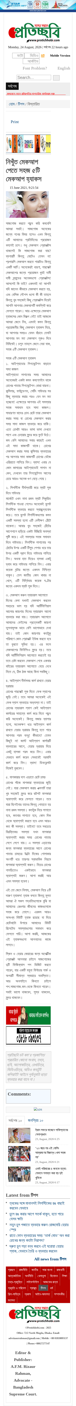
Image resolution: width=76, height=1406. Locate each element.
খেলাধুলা (41, 1276)
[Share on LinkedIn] (30, 115)
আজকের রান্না (50, 1282)
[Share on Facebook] (9, 115)
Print (14, 121)
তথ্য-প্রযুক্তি (15, 1282)
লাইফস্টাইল (33, 1282)
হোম (12, 104)
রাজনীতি (23, 1270)
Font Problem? (35, 68)
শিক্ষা (64, 1276)
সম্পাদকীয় (59, 1294)
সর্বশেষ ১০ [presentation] (15, 1120)
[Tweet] (16, 115)
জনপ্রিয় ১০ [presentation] (35, 1120)
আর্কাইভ (33, 61)
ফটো (20, 55)
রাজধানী (60, 1270)
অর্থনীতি (29, 1276)
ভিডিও (34, 55)
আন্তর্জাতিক (14, 1276)
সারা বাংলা (47, 1270)
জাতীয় (35, 1270)
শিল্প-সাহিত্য (14, 1294)
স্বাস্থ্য (33, 1288)
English (64, 68)
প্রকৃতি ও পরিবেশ (17, 1288)
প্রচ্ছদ (11, 1270)
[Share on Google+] (23, 115)
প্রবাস (28, 1294)
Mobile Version (60, 55)
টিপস (21, 104)
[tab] (15, 1120)
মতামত (11, 1300)
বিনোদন (54, 1276)
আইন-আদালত (42, 1294)
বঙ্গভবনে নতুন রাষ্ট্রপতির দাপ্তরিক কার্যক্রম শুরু (31, 94)
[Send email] (36, 115)
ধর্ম (51, 1288)
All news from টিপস (50, 1259)
